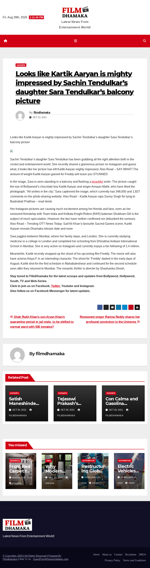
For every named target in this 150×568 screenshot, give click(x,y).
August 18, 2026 (22, 477)
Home (96, 554)
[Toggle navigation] (75, 41)
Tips (48, 461)
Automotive (88, 461)
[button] (144, 40)
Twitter (55, 286)
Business (15, 461)
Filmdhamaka (10, 559)
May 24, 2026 (56, 477)
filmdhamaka (41, 112)
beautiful (97, 181)
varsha (16, 483)
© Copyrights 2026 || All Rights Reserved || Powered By (32, 555)
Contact (118, 554)
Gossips (21, 65)
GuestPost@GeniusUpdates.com (50, 559)
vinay (95, 483)
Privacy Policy (112, 560)
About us (107, 554)
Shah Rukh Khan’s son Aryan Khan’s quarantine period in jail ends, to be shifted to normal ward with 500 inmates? (42, 322)
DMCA (142, 554)
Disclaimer (130, 554)
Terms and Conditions (134, 560)
